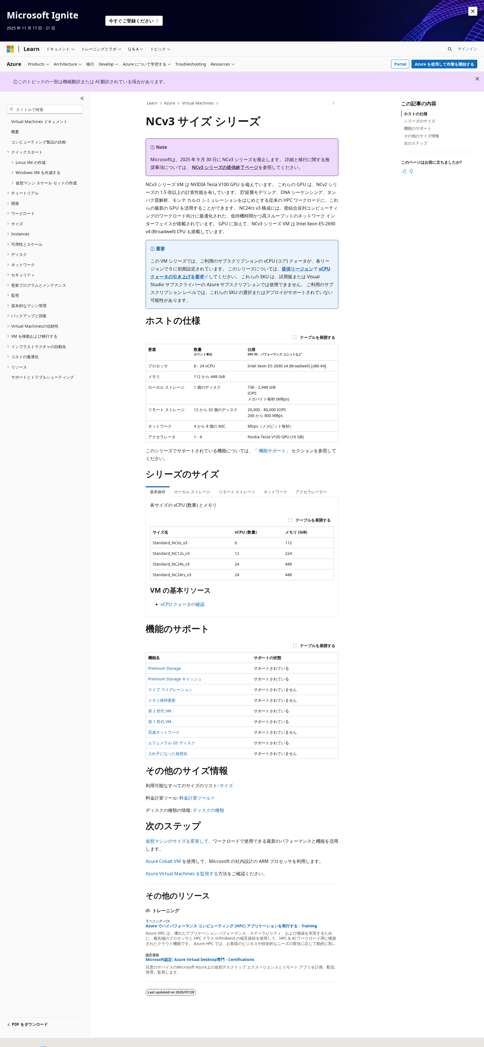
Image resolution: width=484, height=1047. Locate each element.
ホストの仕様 (415, 113)
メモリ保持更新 (162, 700)
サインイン (467, 48)
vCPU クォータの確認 (182, 604)
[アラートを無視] (472, 11)
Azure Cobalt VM (163, 861)
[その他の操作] (333, 103)
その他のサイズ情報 (421, 135)
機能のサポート (417, 128)
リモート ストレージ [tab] (237, 491)
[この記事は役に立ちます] (404, 171)
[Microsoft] (10, 49)
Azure (169, 103)
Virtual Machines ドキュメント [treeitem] (39, 121)
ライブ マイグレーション (170, 689)
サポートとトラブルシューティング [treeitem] (42, 377)
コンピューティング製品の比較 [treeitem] (38, 142)
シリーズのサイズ (419, 121)
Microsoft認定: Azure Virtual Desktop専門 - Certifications (200, 959)
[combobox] (45, 109)
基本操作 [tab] (158, 491)
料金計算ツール (195, 798)
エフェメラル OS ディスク (171, 742)
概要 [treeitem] (15, 131)
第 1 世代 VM (159, 721)
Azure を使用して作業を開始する (444, 64)
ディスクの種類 (208, 810)
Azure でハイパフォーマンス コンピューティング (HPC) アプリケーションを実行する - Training (231, 925)
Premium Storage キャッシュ (175, 679)
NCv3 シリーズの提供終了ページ (225, 167)
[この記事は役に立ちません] (411, 171)
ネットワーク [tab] (275, 491)
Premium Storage (164, 668)
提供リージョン (297, 269)
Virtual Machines (198, 103)
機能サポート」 (274, 451)
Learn (152, 103)
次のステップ (415, 143)
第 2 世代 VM (159, 711)
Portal (400, 64)
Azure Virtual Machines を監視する (182, 873)
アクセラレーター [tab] (311, 491)
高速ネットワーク (164, 732)
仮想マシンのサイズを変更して (177, 841)
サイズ (226, 785)
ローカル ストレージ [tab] (192, 491)
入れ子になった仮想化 (167, 753)
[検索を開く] (449, 49)
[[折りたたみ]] (82, 98)
